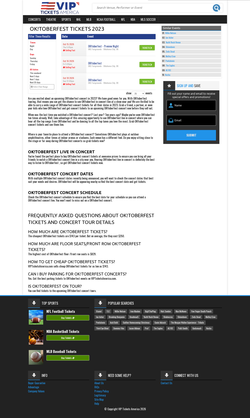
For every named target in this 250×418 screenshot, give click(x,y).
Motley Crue (171, 56)
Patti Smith (183, 328)
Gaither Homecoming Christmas (136, 322)
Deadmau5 (134, 317)
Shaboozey (168, 317)
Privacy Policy (101, 391)
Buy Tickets (66, 317)
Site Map (99, 399)
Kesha (167, 74)
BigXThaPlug (150, 311)
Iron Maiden (135, 311)
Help (96, 404)
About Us (99, 383)
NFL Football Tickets (60, 311)
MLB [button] (88, 19)
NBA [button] (133, 19)
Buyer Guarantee (36, 383)
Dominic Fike (118, 328)
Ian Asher (169, 37)
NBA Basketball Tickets (62, 331)
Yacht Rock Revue (173, 42)
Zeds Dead (170, 51)
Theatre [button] (51, 19)
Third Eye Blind (102, 328)
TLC (108, 311)
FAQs (96, 387)
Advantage (33, 387)
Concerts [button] (34, 19)
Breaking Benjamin (117, 317)
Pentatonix (169, 61)
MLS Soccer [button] (148, 19)
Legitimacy (100, 395)
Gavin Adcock (160, 322)
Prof (147, 328)
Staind (99, 311)
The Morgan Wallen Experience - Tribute (187, 322)
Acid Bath (114, 322)
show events (139, 93)
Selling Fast (70, 50)
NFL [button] (123, 19)
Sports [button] (66, 19)
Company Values (36, 391)
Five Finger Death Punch (201, 311)
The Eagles (170, 65)
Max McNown (181, 311)
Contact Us (166, 383)
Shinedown (170, 47)
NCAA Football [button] (106, 19)
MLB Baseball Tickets (61, 351)
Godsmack (197, 328)
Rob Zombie (166, 311)
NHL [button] (78, 19)
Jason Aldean (134, 328)
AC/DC (168, 70)
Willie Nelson (170, 33)
